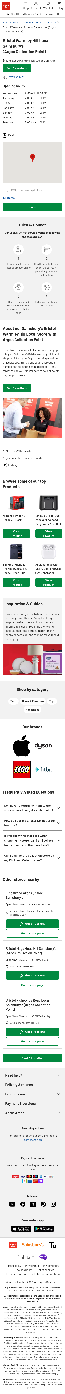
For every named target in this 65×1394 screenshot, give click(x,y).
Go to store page (32, 933)
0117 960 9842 (16, 77)
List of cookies (45, 1269)
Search (32, 207)
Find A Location (33, 1058)
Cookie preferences (21, 1274)
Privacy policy (51, 1265)
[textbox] (32, 362)
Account (36, 8)
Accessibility (13, 1265)
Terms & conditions (48, 1274)
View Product (16, 533)
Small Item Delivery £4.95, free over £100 (35, 13)
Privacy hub (32, 1265)
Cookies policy (23, 1269)
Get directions (35, 923)
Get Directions (17, 68)
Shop (26, 8)
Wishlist (48, 8)
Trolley (59, 8)
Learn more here (32, 1139)
